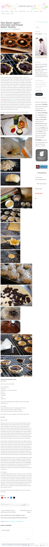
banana (36, 106)
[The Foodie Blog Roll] (41, 183)
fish (36, 125)
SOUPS (8, 13)
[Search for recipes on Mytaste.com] (38, 188)
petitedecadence (16, 29)
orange (36, 135)
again (13, 99)
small (43, 142)
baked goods (40, 104)
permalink (27, 505)
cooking (41, 119)
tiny (19, 505)
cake (45, 110)
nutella (36, 133)
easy (46, 123)
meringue (37, 131)
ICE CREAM (36, 11)
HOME (2, 11)
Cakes (10, 504)
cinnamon (41, 115)
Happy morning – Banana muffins (41, 64)
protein (40, 137)
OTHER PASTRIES (22, 11)
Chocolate (28, 504)
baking (45, 104)
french (43, 125)
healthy (43, 128)
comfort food (37, 117)
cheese (39, 112)
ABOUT (12, 13)
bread (40, 108)
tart (15, 505)
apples (42, 102)
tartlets (17, 505)
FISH (28, 11)
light (45, 129)
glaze (39, 127)
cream (44, 119)
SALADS (41, 11)
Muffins (41, 131)
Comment (28, 538)
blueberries (37, 108)
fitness (38, 125)
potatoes (37, 137)
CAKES (16, 11)
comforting (43, 117)
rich (42, 140)
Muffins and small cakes (15, 504)
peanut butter (9, 505)
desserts (5, 505)
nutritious (39, 133)
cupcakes (40, 121)
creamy (36, 121)
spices (39, 144)
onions (44, 133)
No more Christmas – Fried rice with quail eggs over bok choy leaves (8, 511)
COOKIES (11, 11)
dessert (42, 123)
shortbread (40, 142)
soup (45, 142)
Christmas (36, 115)
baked (36, 104)
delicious (2, 505)
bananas (39, 106)
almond (36, 102)
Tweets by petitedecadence (40, 179)
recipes (13, 505)
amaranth (39, 102)
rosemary (45, 140)
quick (43, 137)
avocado (45, 102)
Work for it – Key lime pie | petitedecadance (14, 521)
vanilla (36, 145)
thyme (44, 144)
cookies (37, 119)
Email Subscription (39, 80)
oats (42, 133)
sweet (41, 144)
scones (36, 142)
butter (41, 110)
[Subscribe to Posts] (35, 198)
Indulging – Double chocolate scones (41, 72)
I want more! (39, 94)
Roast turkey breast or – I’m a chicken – (26, 511)
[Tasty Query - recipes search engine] (39, 194)
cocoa (45, 115)
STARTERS (3, 13)
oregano (39, 135)
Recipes (21, 504)
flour (40, 125)
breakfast (37, 110)
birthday (45, 106)
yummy (43, 145)
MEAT (31, 11)
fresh (46, 125)
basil (43, 106)
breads (43, 108)
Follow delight (38, 177)
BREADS (6, 11)
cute (43, 121)
